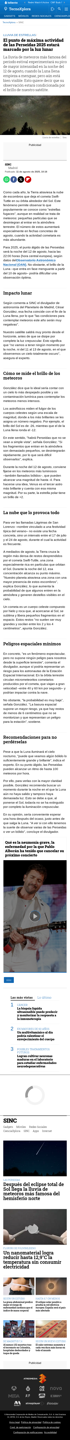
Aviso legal (14, 1422)
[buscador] (59, 9)
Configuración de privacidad (46, 1427)
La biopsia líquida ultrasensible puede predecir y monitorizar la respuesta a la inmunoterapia (37, 1013)
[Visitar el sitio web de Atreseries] (28, 1396)
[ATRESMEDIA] (35, 1379)
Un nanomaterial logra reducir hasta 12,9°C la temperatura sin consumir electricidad (32, 1259)
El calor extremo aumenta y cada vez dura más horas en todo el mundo (50, 1347)
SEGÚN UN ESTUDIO (14, 1298)
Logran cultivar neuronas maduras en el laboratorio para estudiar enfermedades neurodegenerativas (36, 1061)
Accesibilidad (50, 1432)
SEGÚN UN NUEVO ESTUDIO (51, 1341)
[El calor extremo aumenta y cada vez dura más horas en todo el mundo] (51, 1329)
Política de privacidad (31, 1422)
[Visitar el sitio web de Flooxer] (52, 1403)
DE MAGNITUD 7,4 (12, 1341)
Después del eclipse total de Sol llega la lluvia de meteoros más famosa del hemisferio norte (33, 1191)
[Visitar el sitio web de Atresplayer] (35, 1403)
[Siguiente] (64, 2)
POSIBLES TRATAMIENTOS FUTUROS (33, 1050)
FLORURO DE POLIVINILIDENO (19, 1248)
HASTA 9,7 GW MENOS (48, 1298)
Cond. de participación (20, 1427)
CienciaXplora (11, 1131)
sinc (8, 980)
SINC (10, 1121)
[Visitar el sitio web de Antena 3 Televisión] (14, 1388)
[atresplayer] (52, 9)
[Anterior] (24, 2)
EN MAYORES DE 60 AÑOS (33, 1029)
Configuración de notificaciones (28, 1432)
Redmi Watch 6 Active (38, 2)
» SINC (20, 22)
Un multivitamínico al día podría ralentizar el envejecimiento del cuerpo (35, 1036)
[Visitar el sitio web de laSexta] (28, 1388)
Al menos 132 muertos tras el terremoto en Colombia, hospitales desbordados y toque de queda (17, 1349)
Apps (36, 1131)
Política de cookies (52, 1422)
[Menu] (66, 9)
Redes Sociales (41, 16)
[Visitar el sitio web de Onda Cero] (42, 1396)
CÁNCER (22, 1005)
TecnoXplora (9, 22)
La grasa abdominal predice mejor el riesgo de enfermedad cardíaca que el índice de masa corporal (18, 1306)
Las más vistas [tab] (22, 997)
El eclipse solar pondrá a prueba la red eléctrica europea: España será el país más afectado (51, 1306)
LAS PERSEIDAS (11, 1179)
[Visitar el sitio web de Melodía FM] (17, 1403)
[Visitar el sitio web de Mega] (14, 1396)
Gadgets (9, 16)
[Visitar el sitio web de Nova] (56, 1388)
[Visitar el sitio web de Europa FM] (56, 1396)
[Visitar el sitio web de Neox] (42, 1388)
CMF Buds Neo (58, 2)
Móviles (23, 16)
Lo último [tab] (44, 997)
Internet (47, 1131)
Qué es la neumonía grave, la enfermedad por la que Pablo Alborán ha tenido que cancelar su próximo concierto (34, 848)
